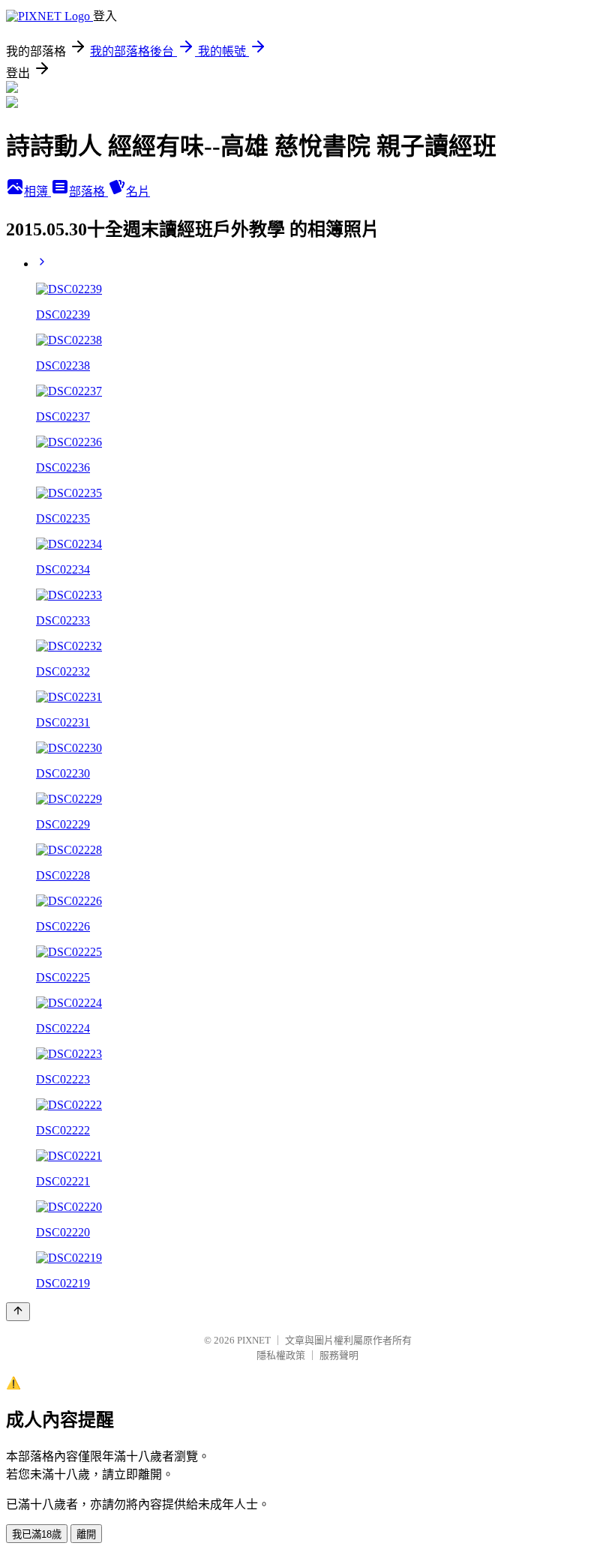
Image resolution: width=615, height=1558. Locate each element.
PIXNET (254, 1340)
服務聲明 (339, 1355)
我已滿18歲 (37, 1534)
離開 (86, 1534)
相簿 (37, 191)
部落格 (88, 191)
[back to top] (18, 1311)
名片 (138, 191)
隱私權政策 (280, 1355)
